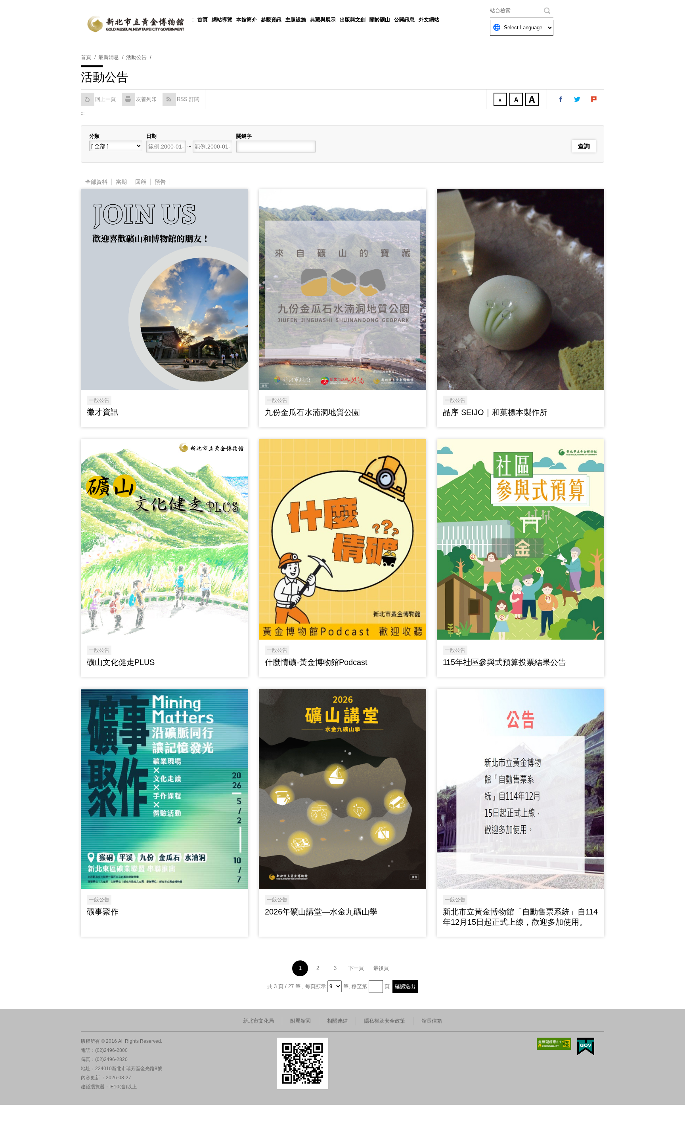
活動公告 (136, 57)
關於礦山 (379, 20)
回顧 (140, 182)
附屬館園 (300, 1021)
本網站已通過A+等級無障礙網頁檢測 (554, 1044)
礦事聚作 (103, 911)
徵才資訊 (103, 412)
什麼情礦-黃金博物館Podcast (316, 662)
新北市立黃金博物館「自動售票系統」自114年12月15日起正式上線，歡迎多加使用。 (520, 916)
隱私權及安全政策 (384, 1021)
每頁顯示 (315, 986)
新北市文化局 (258, 1021)
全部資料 (96, 182)
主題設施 (295, 20)
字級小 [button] (501, 100)
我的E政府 (585, 1046)
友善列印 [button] (146, 99)
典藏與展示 (323, 20)
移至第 (359, 986)
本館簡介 (246, 20)
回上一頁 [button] (105, 99)
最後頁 (381, 968)
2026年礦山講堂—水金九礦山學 (321, 911)
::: (193, 20)
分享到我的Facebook (561, 99)
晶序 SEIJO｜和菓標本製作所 (495, 412)
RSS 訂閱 (188, 99)
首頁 (202, 20)
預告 (160, 182)
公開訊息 (404, 20)
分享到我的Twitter (577, 99)
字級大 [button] (533, 100)
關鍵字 (244, 136)
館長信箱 (431, 1021)
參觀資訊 (271, 20)
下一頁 (356, 968)
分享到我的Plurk (594, 99)
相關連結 (337, 1021)
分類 (94, 136)
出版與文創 (352, 20)
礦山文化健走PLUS (121, 662)
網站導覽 (222, 20)
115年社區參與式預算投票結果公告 (504, 662)
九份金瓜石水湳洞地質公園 (312, 412)
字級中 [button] (517, 100)
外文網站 (429, 20)
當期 (121, 182)
